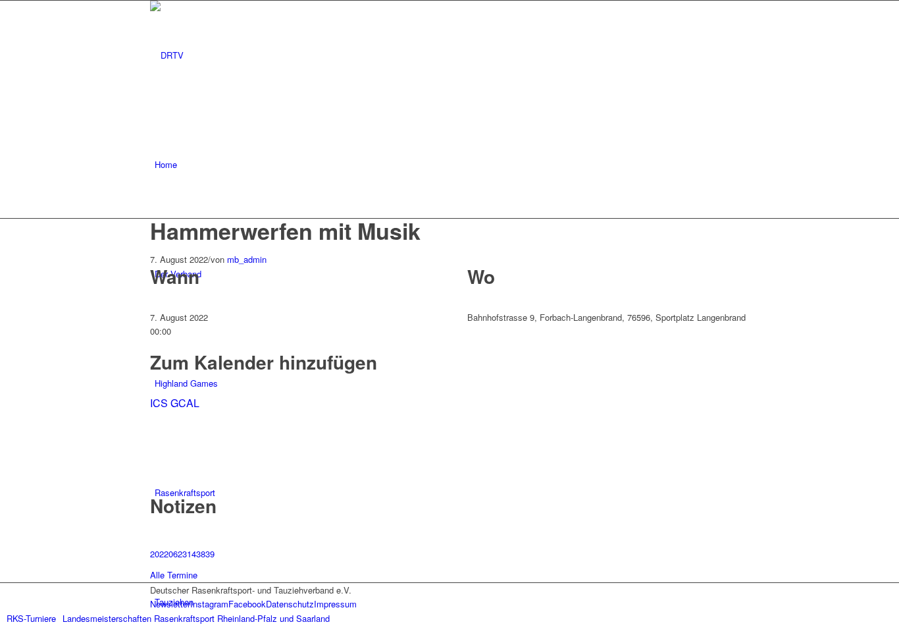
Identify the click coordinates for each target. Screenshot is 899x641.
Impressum (335, 604)
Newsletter (170, 604)
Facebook (247, 604)
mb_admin (247, 259)
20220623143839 (182, 553)
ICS (159, 402)
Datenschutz (290, 604)
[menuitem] (452, 164)
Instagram (209, 604)
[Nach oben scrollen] (3, 633)
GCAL (184, 402)
